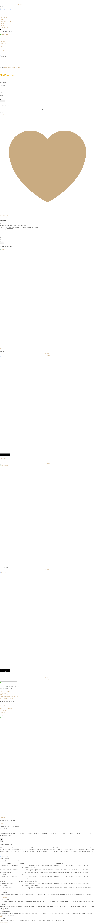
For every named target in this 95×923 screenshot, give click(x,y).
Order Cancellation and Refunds (9, 696)
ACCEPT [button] (12, 837)
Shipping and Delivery (6, 695)
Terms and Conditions (6, 691)
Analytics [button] (2, 903)
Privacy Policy (4, 693)
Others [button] (2, 916)
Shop (1, 707)
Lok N (1, 348)
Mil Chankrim (47, 355)
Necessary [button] (3, 854)
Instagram (3, 714)
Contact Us (3, 710)
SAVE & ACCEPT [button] (4, 922)
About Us (2, 705)
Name (1, 239)
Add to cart (3, 101)
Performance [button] (3, 897)
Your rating (3, 229)
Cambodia (7, 67)
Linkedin (2, 715)
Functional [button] (3, 890)
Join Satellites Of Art (6, 708)
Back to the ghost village (5, 674)
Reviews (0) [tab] (4, 217)
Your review (3, 237)
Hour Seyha (16, 67)
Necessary (5, 856)
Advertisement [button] (4, 909)
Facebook (2, 712)
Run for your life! (4, 458)
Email (1, 241)
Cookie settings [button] (4, 837)
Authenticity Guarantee (6, 698)
